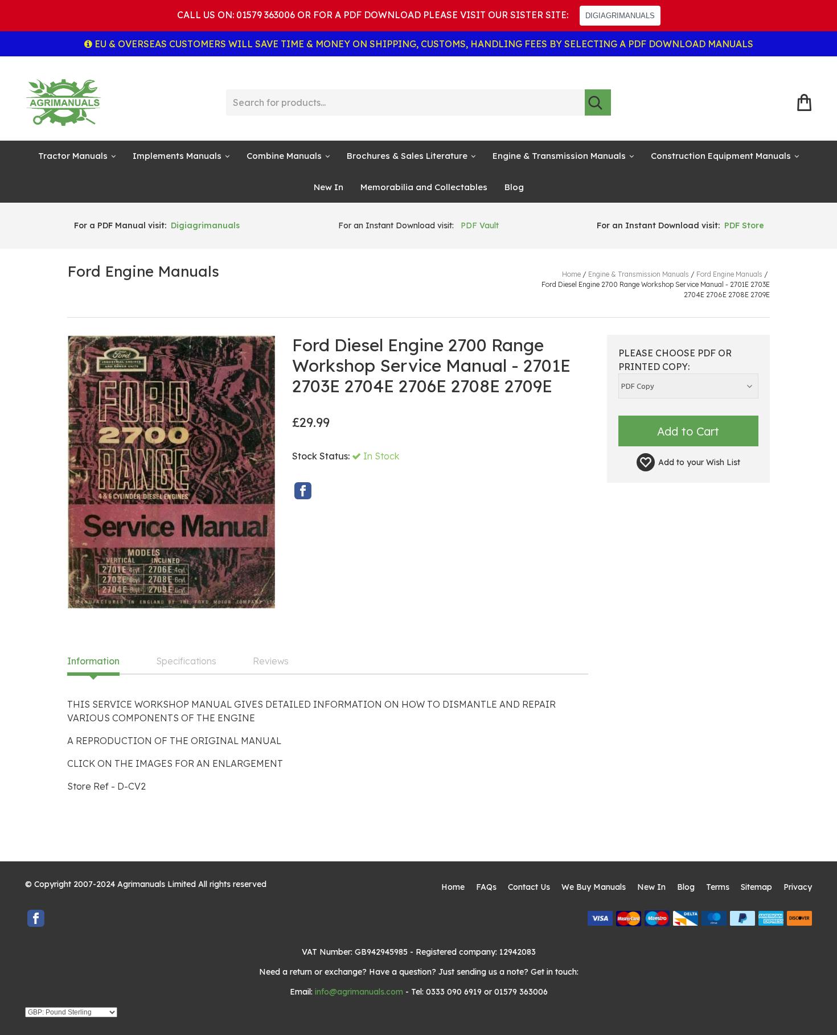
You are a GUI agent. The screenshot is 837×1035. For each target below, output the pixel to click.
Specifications (186, 661)
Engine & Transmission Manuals (559, 155)
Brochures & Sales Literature (407, 155)
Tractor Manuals (73, 155)
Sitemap (756, 887)
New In (328, 187)
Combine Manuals (284, 155)
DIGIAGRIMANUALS (620, 15)
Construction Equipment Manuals (721, 155)
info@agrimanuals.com (359, 992)
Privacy (797, 887)
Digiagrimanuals (205, 225)
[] (598, 102)
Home (453, 887)
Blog (514, 187)
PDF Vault (480, 225)
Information (93, 661)
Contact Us (529, 887)
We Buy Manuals (593, 887)
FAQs (486, 887)
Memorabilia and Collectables (423, 187)
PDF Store (744, 225)
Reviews (271, 661)
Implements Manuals (177, 155)
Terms (717, 887)
